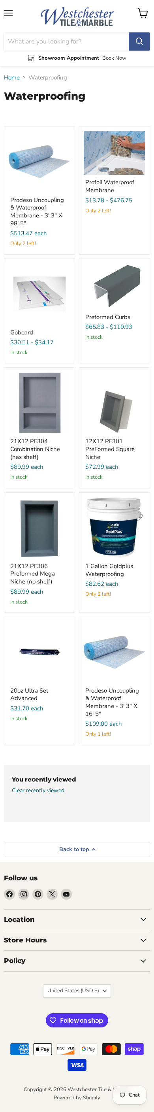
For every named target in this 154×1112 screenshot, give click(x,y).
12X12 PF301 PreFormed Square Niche (110, 449)
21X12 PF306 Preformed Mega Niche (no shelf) (32, 573)
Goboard (21, 332)
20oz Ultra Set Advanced (29, 694)
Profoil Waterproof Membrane (109, 186)
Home (12, 77)
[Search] (139, 41)
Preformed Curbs (107, 317)
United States (73, 990)
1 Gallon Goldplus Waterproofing (109, 570)
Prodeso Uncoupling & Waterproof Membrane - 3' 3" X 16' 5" (112, 702)
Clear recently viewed (38, 790)
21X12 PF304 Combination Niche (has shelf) (35, 449)
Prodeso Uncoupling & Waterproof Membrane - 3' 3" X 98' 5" (37, 211)
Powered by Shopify (77, 1097)
